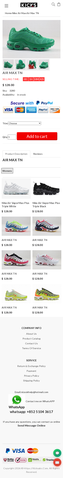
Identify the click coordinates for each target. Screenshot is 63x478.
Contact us (31, 343)
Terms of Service (31, 348)
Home (8, 13)
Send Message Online (31, 425)
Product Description (16, 153)
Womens (7, 170)
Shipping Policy (31, 380)
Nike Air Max (19, 13)
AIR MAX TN (9, 239)
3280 (12, 90)
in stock (21, 94)
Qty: (5, 137)
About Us (31, 333)
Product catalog (32, 338)
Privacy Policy (31, 375)
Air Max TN (33, 13)
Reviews (38, 153)
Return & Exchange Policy (31, 366)
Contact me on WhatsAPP (40, 401)
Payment (31, 370)
